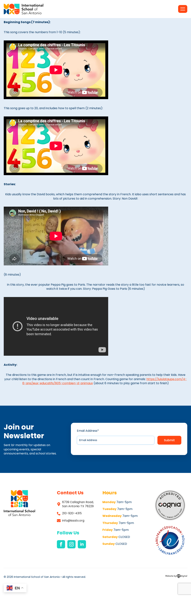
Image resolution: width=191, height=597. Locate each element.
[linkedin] (82, 544)
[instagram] (71, 544)
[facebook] (61, 544)
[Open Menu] (182, 9)
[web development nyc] (176, 577)
